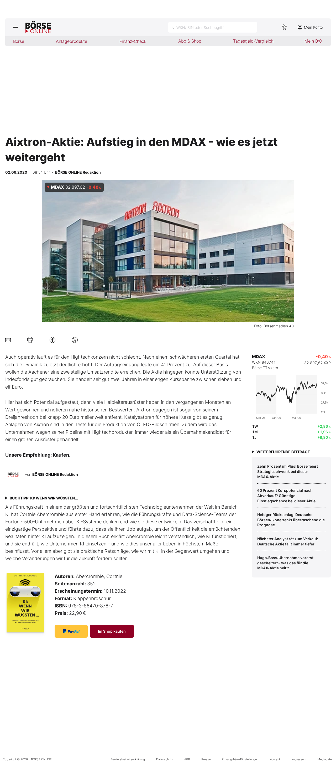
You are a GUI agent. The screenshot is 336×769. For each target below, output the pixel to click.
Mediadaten (325, 759)
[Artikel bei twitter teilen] (75, 340)
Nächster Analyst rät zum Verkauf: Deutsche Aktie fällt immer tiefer (287, 541)
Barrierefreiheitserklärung (128, 759)
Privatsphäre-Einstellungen (240, 759)
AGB (187, 759)
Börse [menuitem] (18, 41)
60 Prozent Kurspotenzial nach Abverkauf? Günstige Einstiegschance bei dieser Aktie (286, 495)
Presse (206, 759)
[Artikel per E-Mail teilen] (8, 340)
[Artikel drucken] (30, 340)
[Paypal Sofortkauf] (71, 631)
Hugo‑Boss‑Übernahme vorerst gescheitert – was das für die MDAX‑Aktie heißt (285, 562)
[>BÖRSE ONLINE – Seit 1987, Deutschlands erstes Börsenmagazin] (38, 27)
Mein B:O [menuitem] (313, 41)
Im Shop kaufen (112, 631)
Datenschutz (164, 759)
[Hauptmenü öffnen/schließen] (15, 27)
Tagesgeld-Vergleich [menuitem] (253, 41)
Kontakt (275, 759)
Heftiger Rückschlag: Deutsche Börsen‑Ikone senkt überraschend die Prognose (291, 519)
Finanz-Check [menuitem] (132, 41)
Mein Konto (313, 27)
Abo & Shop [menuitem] (189, 41)
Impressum (298, 759)
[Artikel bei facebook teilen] (52, 340)
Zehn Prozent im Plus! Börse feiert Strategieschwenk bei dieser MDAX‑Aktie (287, 471)
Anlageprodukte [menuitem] (71, 41)
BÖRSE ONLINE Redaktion (55, 474)
